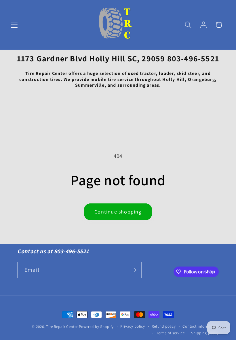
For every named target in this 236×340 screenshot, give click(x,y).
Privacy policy (132, 326)
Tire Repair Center (62, 326)
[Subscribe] (133, 270)
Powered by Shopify (96, 326)
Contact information (200, 326)
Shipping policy (205, 332)
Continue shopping (117, 211)
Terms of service (170, 332)
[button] (14, 25)
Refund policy (164, 326)
